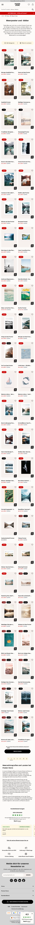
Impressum (24, 906)
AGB (9, 906)
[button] (27, 918)
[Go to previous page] (8, 758)
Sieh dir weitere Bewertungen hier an (17, 840)
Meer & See (15, 16)
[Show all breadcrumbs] (3, 16)
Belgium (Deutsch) (18, 917)
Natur (8, 16)
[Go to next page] (26, 758)
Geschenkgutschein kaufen (19, 901)
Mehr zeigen (17, 751)
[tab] (29, 4)
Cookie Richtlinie (15, 906)
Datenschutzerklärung (17, 909)
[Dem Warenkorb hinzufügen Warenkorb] (15, 67)
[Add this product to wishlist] (15, 50)
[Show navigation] (2, 4)
